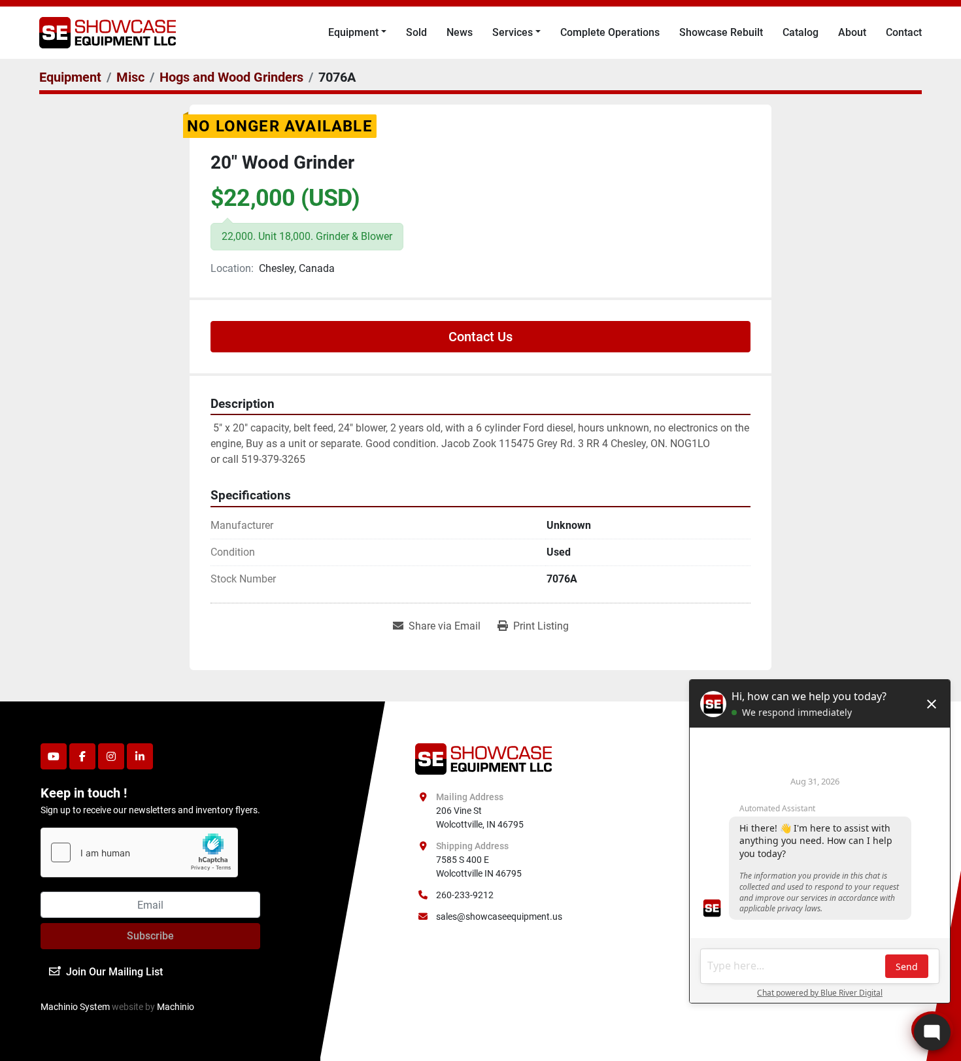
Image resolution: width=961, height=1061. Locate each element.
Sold (416, 32)
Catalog (800, 32)
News (460, 32)
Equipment (353, 32)
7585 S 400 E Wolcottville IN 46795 (479, 866)
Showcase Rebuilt (721, 32)
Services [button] (512, 32)
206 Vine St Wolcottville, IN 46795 (480, 817)
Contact (904, 32)
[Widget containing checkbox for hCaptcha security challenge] (139, 852)
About (852, 32)
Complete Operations (610, 32)
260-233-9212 (465, 895)
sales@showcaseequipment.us (499, 916)
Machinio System (75, 1007)
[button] (357, 33)
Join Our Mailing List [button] (114, 972)
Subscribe (150, 936)
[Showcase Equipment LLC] (483, 758)
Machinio (175, 1007)
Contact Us (480, 337)
